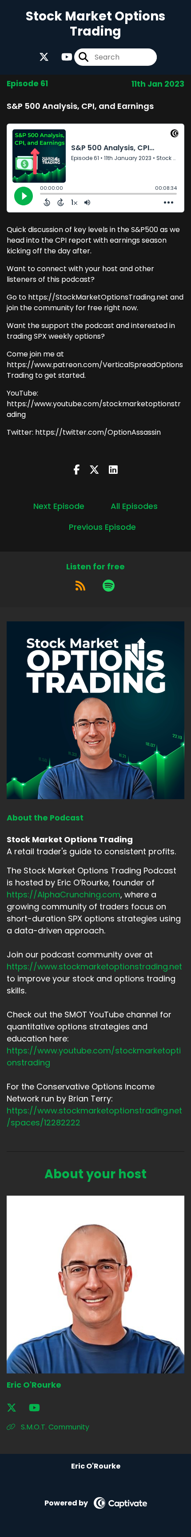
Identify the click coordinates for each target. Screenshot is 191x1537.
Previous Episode (102, 526)
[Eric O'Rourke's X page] (17, 1408)
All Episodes (134, 506)
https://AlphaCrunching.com (63, 894)
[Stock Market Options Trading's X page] (44, 57)
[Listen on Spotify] (108, 585)
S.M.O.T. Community (54, 1427)
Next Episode (58, 506)
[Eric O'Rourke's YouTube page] (40, 1408)
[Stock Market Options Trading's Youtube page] (61, 57)
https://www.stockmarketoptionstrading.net (94, 966)
